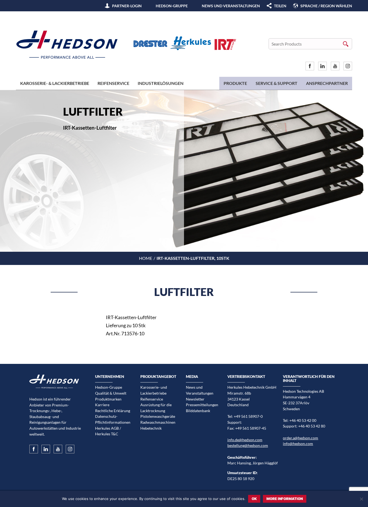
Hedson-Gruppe (172, 6)
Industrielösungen (160, 83)
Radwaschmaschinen (157, 422)
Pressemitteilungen (202, 404)
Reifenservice (113, 83)
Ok (254, 498)
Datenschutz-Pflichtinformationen (112, 419)
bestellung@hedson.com (247, 445)
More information (284, 498)
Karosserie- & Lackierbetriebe (54, 83)
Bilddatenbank (198, 410)
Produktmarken (108, 399)
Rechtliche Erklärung (112, 410)
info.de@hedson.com (244, 439)
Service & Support (276, 83)
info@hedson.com (298, 443)
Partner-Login (127, 6)
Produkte (235, 83)
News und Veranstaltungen (231, 6)
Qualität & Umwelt (110, 393)
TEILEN (280, 6)
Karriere (102, 404)
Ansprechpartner (327, 83)
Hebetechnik (151, 428)
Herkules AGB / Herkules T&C (108, 431)
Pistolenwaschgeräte (157, 416)
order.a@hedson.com (300, 438)
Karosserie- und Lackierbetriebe (153, 390)
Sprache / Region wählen (326, 6)
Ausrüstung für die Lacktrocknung (156, 407)
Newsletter (195, 399)
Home (145, 258)
